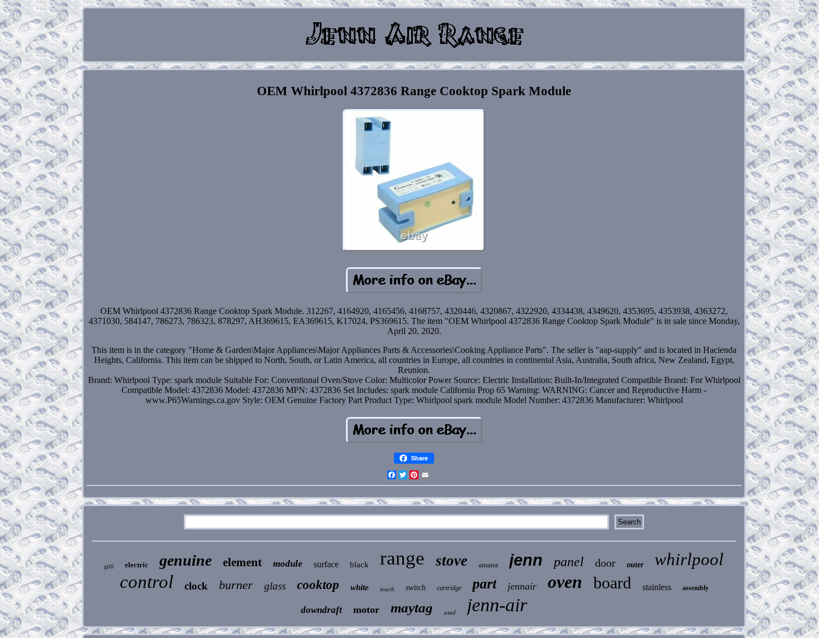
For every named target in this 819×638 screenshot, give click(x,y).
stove (451, 560)
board (612, 582)
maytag (412, 607)
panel (569, 561)
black (359, 564)
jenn (526, 560)
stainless (656, 587)
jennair (522, 586)
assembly (695, 588)
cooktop (318, 585)
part (484, 584)
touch (387, 589)
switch (416, 587)
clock (196, 586)
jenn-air (497, 605)
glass (275, 586)
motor (366, 609)
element (242, 562)
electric (136, 565)
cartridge (449, 588)
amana (488, 565)
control (146, 582)
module (288, 563)
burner (236, 585)
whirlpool (689, 559)
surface (326, 564)
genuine (185, 560)
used (450, 612)
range (402, 558)
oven (565, 582)
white (359, 587)
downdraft (321, 610)
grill (109, 566)
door (605, 563)
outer (635, 565)
